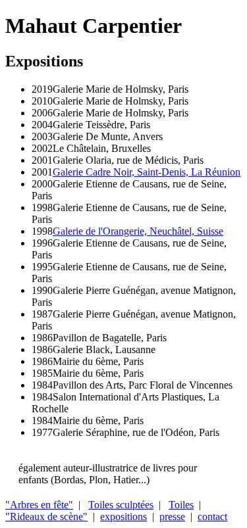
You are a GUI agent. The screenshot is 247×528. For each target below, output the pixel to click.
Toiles (181, 504)
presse (172, 516)
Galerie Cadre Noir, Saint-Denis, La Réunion (146, 172)
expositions (123, 516)
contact (212, 516)
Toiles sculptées (120, 504)
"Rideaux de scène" (46, 516)
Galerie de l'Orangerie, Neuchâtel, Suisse (138, 231)
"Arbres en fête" (39, 504)
